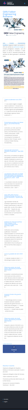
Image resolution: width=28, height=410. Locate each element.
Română (6, 399)
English (5, 401)
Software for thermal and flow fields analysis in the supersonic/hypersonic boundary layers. (13, 223)
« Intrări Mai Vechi (7, 344)
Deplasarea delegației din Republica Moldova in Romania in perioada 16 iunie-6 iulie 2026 (13, 370)
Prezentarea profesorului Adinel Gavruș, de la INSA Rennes (13, 123)
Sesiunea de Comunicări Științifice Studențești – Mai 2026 (13, 150)
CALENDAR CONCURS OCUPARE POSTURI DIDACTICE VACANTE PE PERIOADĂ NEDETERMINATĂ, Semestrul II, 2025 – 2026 (13, 175)
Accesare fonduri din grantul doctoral (12, 294)
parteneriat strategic (18, 47)
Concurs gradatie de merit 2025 (13, 254)
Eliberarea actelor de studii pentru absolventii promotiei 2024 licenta (12, 319)
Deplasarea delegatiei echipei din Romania (13, 374)
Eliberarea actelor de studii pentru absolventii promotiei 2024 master (12, 268)
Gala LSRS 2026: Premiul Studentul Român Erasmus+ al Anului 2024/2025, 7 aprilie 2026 (13, 196)
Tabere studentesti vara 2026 (13, 99)
